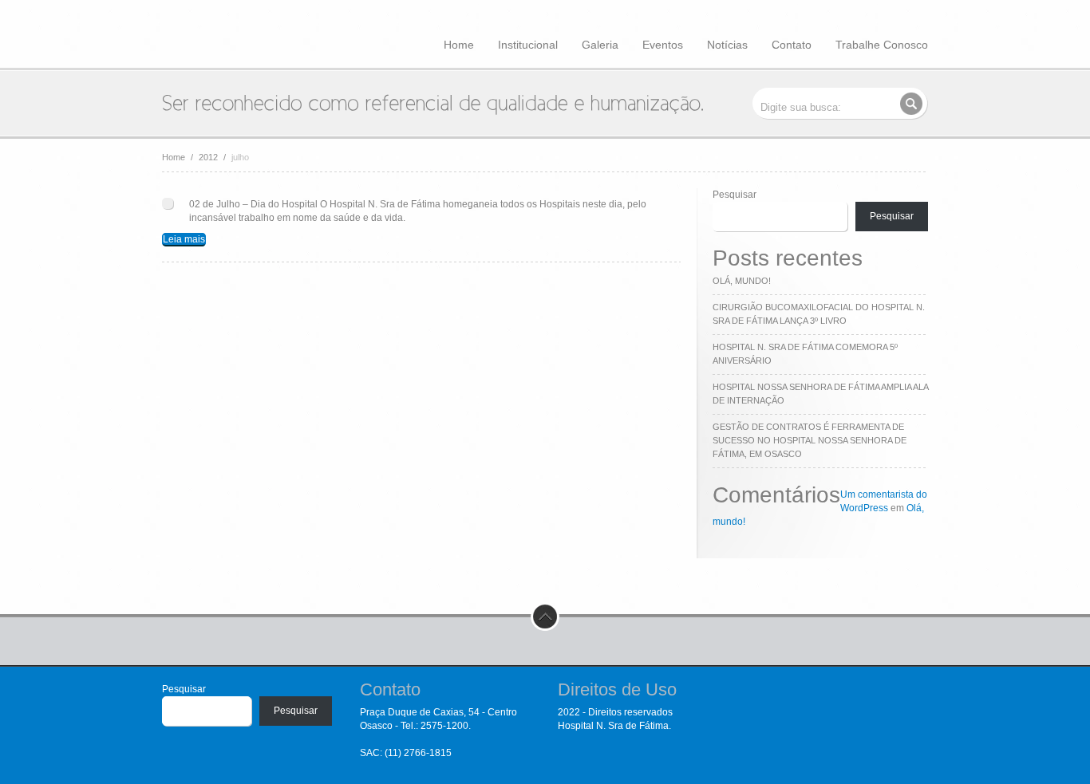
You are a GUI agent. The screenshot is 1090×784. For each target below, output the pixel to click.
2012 (208, 157)
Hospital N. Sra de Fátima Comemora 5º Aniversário (805, 353)
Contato (792, 44)
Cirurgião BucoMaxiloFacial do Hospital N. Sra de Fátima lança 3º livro (819, 313)
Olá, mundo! (742, 281)
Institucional (528, 44)
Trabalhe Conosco (881, 44)
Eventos (662, 44)
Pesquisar (734, 194)
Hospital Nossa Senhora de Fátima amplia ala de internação (820, 393)
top (545, 616)
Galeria (600, 44)
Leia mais (184, 239)
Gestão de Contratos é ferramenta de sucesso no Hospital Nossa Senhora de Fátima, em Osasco (809, 440)
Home (459, 44)
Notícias (727, 44)
